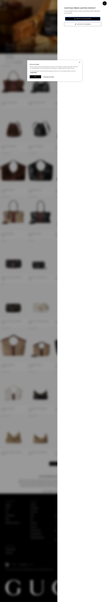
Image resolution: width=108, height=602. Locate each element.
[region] (54, 70)
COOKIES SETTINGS (48, 76)
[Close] (105, 3)
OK (35, 76)
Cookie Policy (33, 72)
